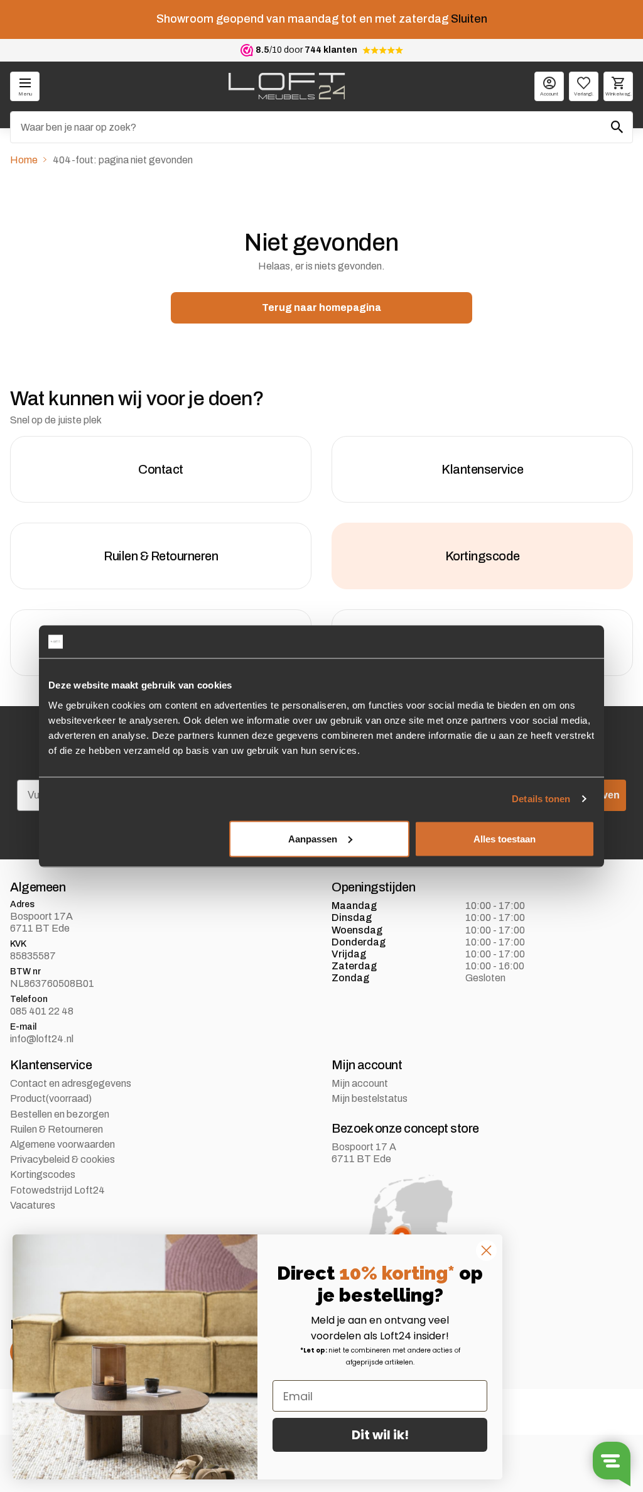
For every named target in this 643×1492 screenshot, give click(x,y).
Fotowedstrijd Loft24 (57, 1190)
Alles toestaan (504, 838)
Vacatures (32, 1205)
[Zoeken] (617, 127)
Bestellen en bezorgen (59, 1114)
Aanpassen (312, 838)
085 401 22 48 (41, 1011)
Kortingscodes (42, 1174)
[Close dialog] (486, 1250)
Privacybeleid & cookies (62, 1159)
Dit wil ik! (380, 1435)
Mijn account (360, 1083)
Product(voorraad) (51, 1098)
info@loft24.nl (41, 1038)
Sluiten (469, 19)
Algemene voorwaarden (62, 1144)
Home (24, 160)
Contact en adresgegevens (70, 1083)
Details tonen (541, 798)
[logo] (287, 86)
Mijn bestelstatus (370, 1098)
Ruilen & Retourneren (56, 1129)
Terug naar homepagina (321, 307)
